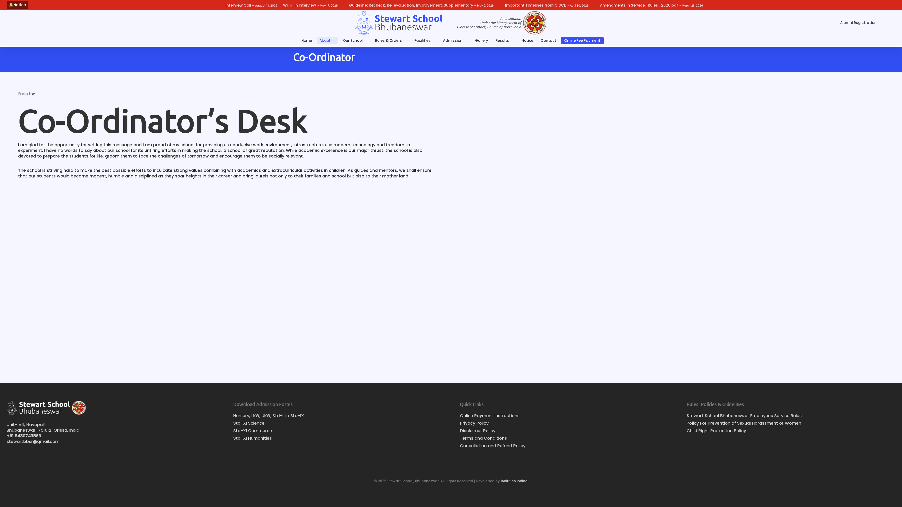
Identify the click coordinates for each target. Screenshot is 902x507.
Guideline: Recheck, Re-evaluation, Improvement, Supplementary (421, 5)
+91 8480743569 (24, 436)
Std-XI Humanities (252, 438)
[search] (890, 22)
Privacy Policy (474, 423)
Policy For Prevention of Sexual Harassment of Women (744, 423)
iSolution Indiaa (514, 481)
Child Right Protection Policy (716, 431)
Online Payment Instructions (490, 416)
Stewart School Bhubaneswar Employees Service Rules (744, 416)
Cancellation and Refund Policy (492, 446)
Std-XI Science (248, 423)
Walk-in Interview (310, 5)
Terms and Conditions (483, 438)
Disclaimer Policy (477, 431)
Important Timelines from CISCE (547, 5)
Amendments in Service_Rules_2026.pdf (651, 5)
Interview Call (251, 5)
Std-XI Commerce (252, 431)
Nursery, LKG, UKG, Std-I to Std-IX (268, 416)
